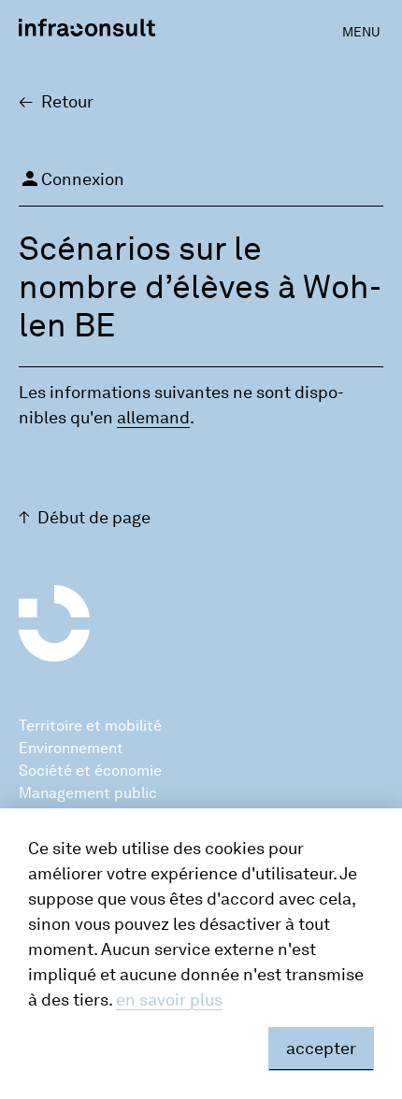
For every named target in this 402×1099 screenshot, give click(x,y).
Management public (88, 793)
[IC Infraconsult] (87, 27)
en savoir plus (169, 1000)
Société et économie (90, 770)
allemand (153, 417)
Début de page (94, 517)
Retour (67, 102)
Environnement (71, 748)
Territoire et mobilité (90, 726)
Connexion (71, 178)
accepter (321, 1048)
